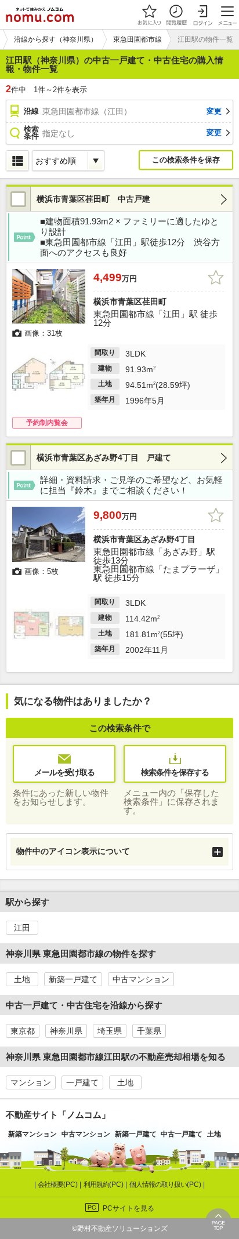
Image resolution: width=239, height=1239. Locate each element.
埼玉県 (109, 1030)
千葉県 (149, 1030)
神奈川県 (66, 1030)
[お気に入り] (149, 14)
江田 (22, 927)
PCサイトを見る (128, 1208)
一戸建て (82, 1082)
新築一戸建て (73, 979)
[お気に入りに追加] (216, 278)
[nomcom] (40, 14)
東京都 (22, 1030)
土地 (22, 979)
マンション (30, 1082)
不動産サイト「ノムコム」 (58, 1115)
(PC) (58, 1184)
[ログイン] (202, 14)
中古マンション (141, 979)
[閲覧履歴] (175, 14)
